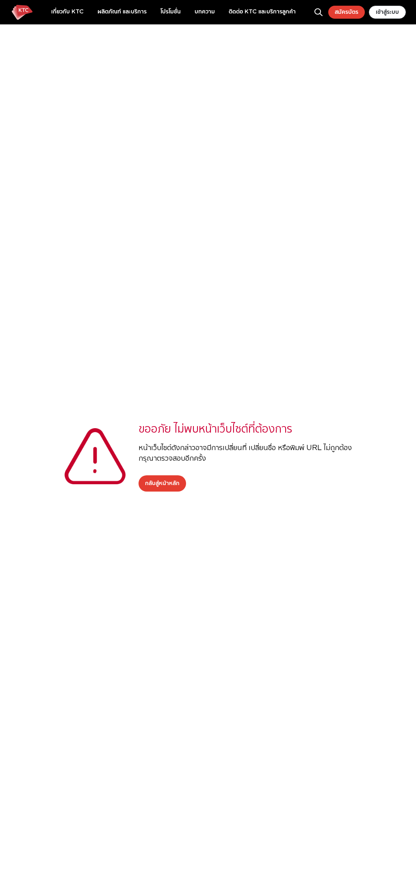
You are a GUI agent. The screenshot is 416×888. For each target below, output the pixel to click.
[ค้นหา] (318, 12)
